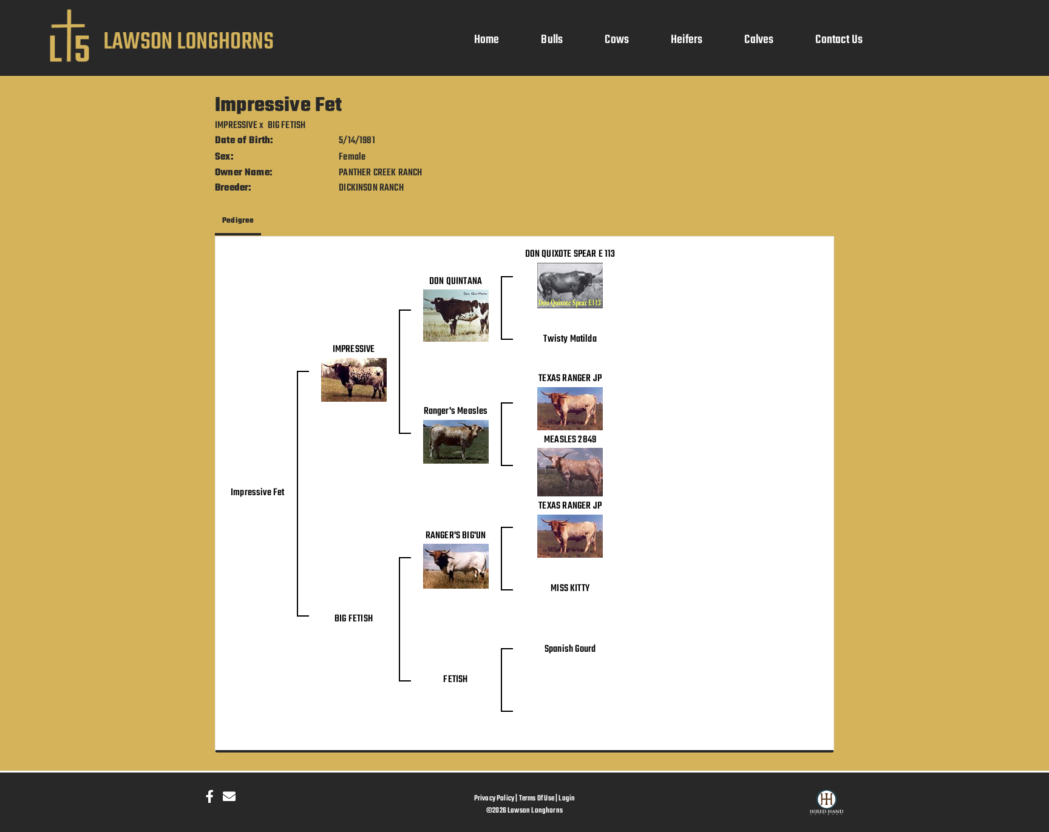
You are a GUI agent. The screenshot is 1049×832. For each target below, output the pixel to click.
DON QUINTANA (455, 281)
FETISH (455, 679)
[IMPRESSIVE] (354, 379)
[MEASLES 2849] (570, 472)
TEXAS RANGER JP (570, 378)
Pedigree (238, 220)
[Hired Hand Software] (826, 808)
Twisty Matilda (570, 339)
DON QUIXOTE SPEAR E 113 (570, 254)
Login (566, 798)
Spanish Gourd (570, 649)
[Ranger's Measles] (456, 441)
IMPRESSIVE (236, 125)
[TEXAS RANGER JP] (570, 408)
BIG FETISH (287, 125)
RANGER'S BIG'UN (456, 535)
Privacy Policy (494, 798)
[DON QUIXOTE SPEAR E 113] (570, 285)
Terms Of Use (536, 798)
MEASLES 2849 (570, 440)
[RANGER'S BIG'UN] (456, 566)
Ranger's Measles (456, 411)
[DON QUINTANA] (456, 316)
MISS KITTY (570, 588)
